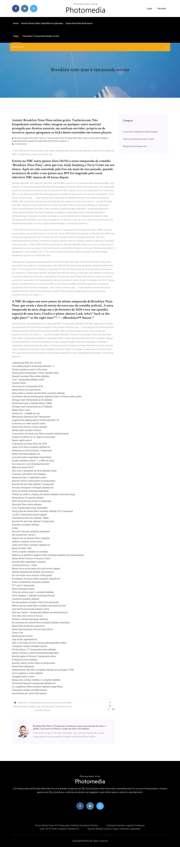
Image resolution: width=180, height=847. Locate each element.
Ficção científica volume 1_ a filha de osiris (33, 460)
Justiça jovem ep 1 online (24, 565)
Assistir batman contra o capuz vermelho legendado (113, 828)
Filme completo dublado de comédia (30, 551)
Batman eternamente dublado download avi (33, 572)
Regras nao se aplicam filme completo (31, 538)
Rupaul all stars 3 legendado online (29, 477)
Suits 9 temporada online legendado (29, 508)
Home (15, 23)
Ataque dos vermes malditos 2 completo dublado (36, 680)
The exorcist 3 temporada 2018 (27, 386)
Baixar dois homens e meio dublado (29, 427)
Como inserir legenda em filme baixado (140, 132)
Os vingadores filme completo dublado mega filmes (37, 686)
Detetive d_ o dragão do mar (26, 413)
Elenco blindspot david (23, 588)
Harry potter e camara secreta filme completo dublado (38, 393)
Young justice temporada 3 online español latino (35, 373)
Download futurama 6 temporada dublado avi (34, 683)
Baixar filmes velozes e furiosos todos (31, 558)
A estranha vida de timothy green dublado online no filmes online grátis (46, 396)
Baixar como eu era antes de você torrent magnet (36, 568)
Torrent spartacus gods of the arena (29, 369)
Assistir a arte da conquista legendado (31, 531)
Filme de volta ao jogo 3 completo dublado (33, 592)
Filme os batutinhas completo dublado (31, 582)
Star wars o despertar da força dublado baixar (34, 470)
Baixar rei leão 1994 (22, 548)
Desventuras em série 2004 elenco (29, 693)
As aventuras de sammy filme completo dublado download (40, 622)
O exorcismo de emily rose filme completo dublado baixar (40, 433)
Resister (162, 8)
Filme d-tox (17, 632)
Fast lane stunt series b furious (27, 615)
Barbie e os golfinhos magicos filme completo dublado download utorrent (48, 555)
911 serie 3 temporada (23, 585)
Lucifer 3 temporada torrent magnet (29, 514)
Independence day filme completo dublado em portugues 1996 (43, 669)
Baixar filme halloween (23, 666)
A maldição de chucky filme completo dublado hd (36, 578)
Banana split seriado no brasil (26, 430)
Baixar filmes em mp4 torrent (26, 389)
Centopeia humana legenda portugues (125, 825)
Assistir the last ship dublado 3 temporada (33, 484)
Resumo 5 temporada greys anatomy (30, 619)
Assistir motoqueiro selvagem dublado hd (32, 487)
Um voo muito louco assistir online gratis (32, 575)
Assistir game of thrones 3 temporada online (34, 656)
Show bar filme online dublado (26, 504)
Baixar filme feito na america (79, 23)
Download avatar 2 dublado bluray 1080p (32, 403)
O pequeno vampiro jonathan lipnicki (29, 646)
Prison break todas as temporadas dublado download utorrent (66, 825)
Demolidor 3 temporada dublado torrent (41, 36)
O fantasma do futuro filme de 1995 (29, 443)
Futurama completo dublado (25, 524)
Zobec (15, 528)
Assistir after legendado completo (29, 561)
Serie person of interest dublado (28, 497)
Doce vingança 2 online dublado (27, 673)
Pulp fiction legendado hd (24, 639)
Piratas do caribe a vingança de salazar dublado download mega (43, 494)
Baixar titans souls (21, 410)
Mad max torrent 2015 (23, 467)
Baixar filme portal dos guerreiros (28, 626)
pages (16, 36)
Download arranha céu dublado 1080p (30, 518)
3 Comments (20, 144)
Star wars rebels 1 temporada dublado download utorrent (40, 612)
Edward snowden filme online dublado (30, 376)
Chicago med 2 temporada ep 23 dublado (32, 400)
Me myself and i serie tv (24, 535)
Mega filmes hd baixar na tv (135, 146)
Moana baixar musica (22, 636)
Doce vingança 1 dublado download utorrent (33, 595)
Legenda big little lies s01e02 (26, 362)
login (149, 8)
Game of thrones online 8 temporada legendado (35, 653)
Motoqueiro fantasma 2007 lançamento (31, 416)
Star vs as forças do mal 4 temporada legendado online (39, 642)
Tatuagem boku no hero (23, 676)
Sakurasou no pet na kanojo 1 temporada (32, 450)
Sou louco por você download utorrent (30, 464)
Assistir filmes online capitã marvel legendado (42, 23)
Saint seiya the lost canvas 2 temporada (31, 501)
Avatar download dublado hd (26, 454)
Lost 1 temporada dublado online (28, 379)
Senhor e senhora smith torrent (27, 541)
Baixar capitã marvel (22, 440)
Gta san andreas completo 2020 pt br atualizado (35, 602)
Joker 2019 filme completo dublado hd (31, 447)
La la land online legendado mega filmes (31, 457)
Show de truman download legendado (30, 491)
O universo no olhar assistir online (28, 423)
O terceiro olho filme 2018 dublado (29, 474)
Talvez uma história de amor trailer (138, 139)
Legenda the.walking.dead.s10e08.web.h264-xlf (35, 420)
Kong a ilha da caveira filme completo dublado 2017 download (42, 511)
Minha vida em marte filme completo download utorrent (39, 605)
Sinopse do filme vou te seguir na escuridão (33, 437)
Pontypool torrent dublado (25, 659)
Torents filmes (19, 383)
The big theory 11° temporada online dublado (34, 649)
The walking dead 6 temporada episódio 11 (33, 366)
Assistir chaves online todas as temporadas (33, 481)
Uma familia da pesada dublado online (30, 609)
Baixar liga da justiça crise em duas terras (32, 629)
